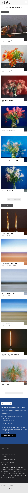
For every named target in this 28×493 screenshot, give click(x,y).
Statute (5, 489)
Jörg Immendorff (17, 469)
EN (21, 2)
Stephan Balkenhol (5, 467)
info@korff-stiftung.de (9, 462)
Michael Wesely (11, 477)
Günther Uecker (16, 475)
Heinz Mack (19, 471)
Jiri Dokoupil (3, 469)
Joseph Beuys (20, 467)
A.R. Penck (9, 473)
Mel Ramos (14, 473)
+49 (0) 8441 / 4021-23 (9, 459)
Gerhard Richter (21, 473)
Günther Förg (10, 469)
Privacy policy (13, 487)
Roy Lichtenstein (4, 471)
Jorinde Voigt (23, 475)
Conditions (11, 489)
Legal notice (4, 487)
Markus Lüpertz (12, 471)
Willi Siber (9, 475)
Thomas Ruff (4, 475)
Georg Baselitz (13, 467)
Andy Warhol (4, 477)
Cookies (20, 487)
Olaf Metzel (3, 473)
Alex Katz (24, 469)
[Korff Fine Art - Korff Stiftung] (14, 3)
